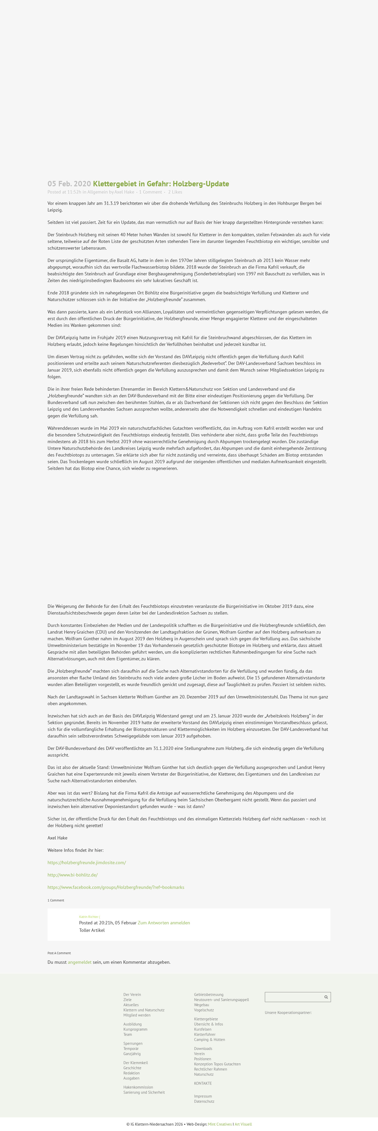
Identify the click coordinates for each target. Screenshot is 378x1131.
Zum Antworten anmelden (164, 923)
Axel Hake (124, 192)
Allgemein (97, 192)
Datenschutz (204, 1101)
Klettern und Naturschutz (144, 1009)
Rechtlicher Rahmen (210, 1069)
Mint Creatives (220, 1124)
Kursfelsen (202, 1029)
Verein (199, 1053)
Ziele (127, 999)
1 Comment (150, 192)
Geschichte (132, 1067)
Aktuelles (131, 1004)
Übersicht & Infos (208, 1024)
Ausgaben (131, 1078)
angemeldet (80, 962)
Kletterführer (204, 1034)
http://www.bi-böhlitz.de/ (72, 875)
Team (127, 1034)
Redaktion (131, 1073)
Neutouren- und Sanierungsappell (221, 999)
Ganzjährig (132, 1053)
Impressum (203, 1096)
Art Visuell (243, 1124)
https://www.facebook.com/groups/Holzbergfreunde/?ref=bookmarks (116, 887)
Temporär (131, 1048)
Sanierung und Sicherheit (144, 1092)
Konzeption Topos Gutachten (217, 1064)
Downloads (203, 1048)
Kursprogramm (135, 1029)
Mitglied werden (136, 1015)
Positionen (202, 1058)
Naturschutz (204, 1074)
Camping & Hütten (209, 1039)
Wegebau (201, 1004)
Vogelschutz (204, 1009)
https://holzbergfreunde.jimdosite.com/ (87, 862)
